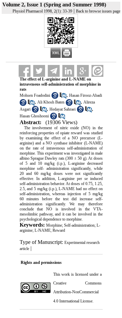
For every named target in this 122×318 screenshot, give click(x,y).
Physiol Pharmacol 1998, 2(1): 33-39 (42, 11)
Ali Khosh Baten (50, 102)
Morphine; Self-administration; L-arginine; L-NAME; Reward (60, 228)
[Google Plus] (83, 71)
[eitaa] (97, 71)
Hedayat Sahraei (62, 109)
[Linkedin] (68, 71)
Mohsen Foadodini (35, 95)
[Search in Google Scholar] (55, 97)
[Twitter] (39, 71)
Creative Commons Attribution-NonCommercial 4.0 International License (77, 292)
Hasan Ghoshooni (34, 116)
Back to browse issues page (98, 11)
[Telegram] (54, 71)
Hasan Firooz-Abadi (85, 95)
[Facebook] (24, 71)
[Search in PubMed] (63, 97)
